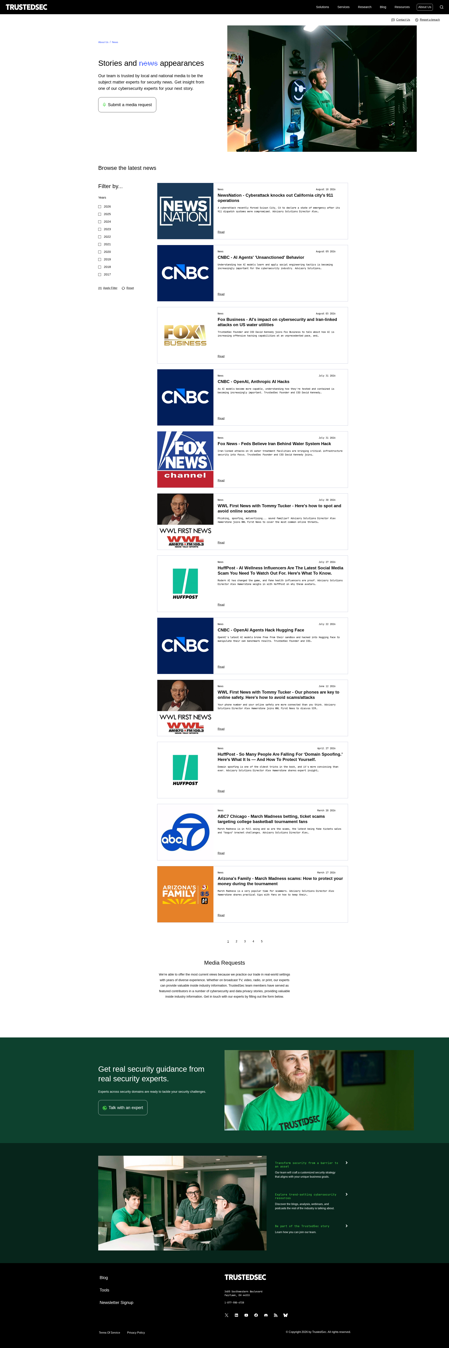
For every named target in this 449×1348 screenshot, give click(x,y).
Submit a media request (130, 104)
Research (364, 7)
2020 (107, 252)
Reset (130, 288)
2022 (107, 236)
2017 (107, 274)
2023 (107, 229)
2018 (107, 267)
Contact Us (403, 19)
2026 (107, 206)
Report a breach (430, 19)
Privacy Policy (136, 1332)
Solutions (322, 7)
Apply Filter (110, 288)
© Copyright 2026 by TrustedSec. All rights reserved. (318, 1331)
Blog (383, 7)
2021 (107, 244)
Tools (104, 1290)
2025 (107, 214)
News (115, 42)
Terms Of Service (109, 1332)
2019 (107, 259)
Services (343, 7)
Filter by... (110, 186)
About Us (424, 7)
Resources (402, 7)
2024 (107, 221)
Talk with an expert (126, 1107)
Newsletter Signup (116, 1302)
